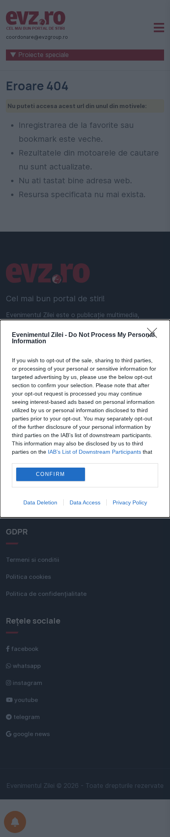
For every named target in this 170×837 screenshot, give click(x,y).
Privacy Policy (130, 502)
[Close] (154, 335)
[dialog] (85, 418)
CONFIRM (50, 474)
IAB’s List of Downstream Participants (94, 452)
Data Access (85, 502)
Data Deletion (40, 502)
